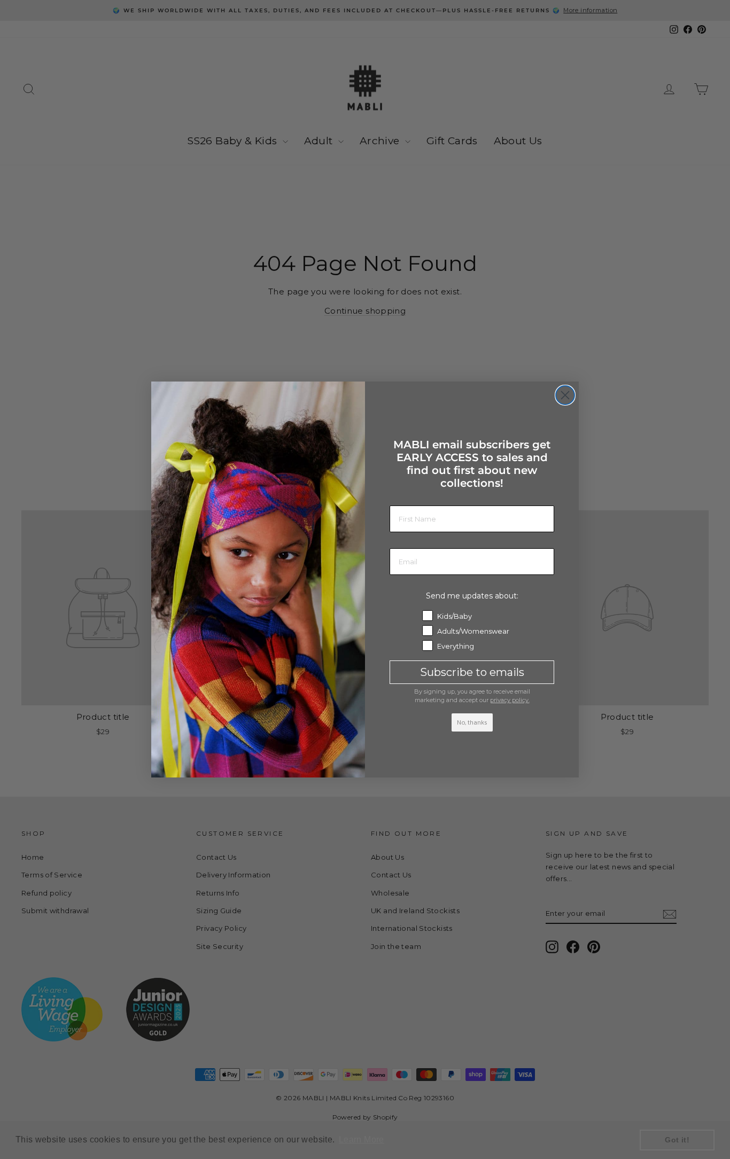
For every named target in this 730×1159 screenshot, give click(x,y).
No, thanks (472, 722)
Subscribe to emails (472, 672)
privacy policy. (510, 700)
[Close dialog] (565, 395)
